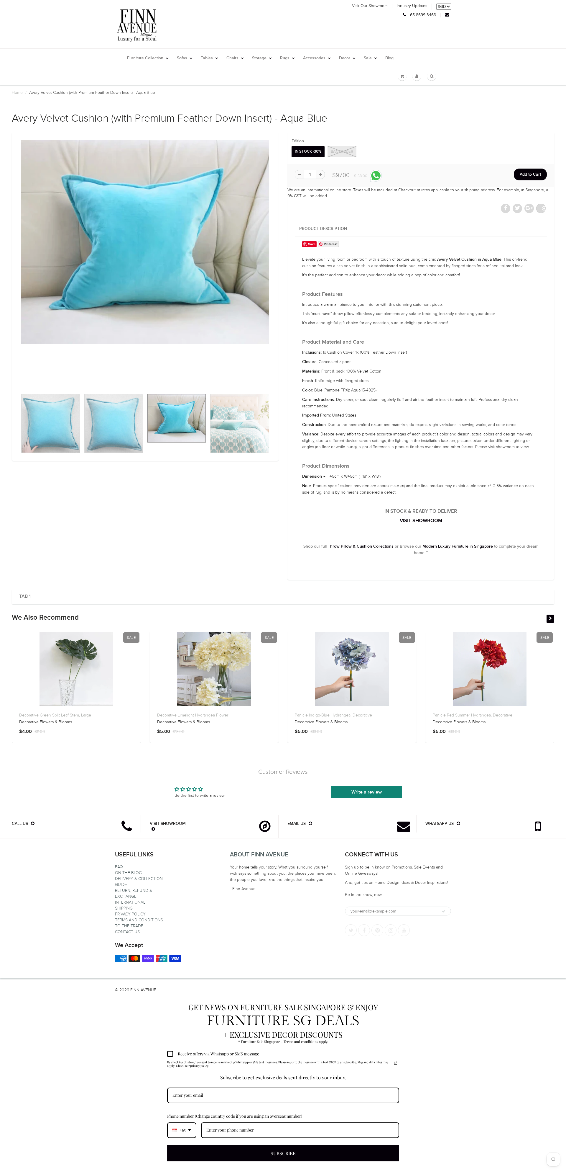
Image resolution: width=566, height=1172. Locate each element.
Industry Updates (412, 6)
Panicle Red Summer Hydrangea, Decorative (472, 715)
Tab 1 (25, 596)
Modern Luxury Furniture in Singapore (457, 546)
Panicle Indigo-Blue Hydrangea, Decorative (333, 715)
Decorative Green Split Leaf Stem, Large (55, 715)
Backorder (342, 152)
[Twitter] (351, 930)
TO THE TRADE (129, 925)
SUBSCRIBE (283, 1153)
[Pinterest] (377, 930)
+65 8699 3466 (422, 15)
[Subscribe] (444, 911)
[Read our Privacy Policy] (395, 1063)
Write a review (366, 792)
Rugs (284, 58)
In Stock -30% (308, 152)
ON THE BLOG (128, 872)
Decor (344, 58)
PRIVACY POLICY (130, 914)
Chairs (232, 58)
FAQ (119, 866)
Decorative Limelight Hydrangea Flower (192, 715)
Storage (259, 58)
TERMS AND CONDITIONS (139, 920)
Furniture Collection (145, 58)
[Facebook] (364, 930)
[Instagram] (390, 930)
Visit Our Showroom (370, 6)
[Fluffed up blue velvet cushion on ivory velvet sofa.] (145, 242)
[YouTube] (404, 930)
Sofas (182, 58)
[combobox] (181, 1130)
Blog (389, 58)
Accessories (314, 58)
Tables (207, 58)
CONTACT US (127, 931)
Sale (368, 58)
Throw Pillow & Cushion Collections (361, 546)
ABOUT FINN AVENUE (259, 855)
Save (544, 208)
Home (17, 92)
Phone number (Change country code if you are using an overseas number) (234, 1116)
